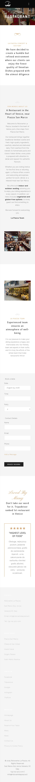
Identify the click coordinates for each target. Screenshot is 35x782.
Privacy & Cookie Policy (13, 746)
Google (7, 687)
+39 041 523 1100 (14, 621)
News (6, 736)
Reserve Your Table (11, 725)
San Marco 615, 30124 (12, 606)
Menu (6, 731)
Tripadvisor (8, 682)
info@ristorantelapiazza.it (19, 616)
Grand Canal (9, 649)
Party (6, 404)
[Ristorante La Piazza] (7, 4)
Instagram (8, 692)
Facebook (8, 677)
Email (6, 433)
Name (6, 423)
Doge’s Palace (9, 654)
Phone (6, 444)
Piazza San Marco (11, 639)
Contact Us (8, 741)
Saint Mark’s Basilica (12, 659)
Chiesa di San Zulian (12, 644)
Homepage (8, 715)
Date (6, 383)
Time (6, 394)
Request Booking (13, 464)
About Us (8, 720)
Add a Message (10, 454)
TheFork (7, 698)
